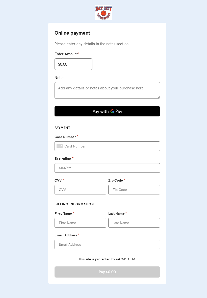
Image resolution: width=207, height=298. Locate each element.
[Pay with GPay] (107, 111)
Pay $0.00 (107, 272)
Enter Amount (67, 53)
